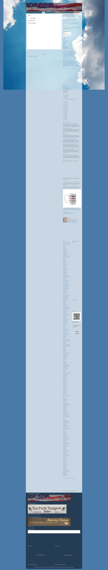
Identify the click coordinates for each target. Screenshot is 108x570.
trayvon (64, 456)
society (64, 440)
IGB (63, 363)
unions (64, 464)
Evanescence (65, 319)
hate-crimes (65, 352)
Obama (64, 46)
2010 (65, 111)
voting (64, 467)
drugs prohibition (66, 307)
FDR (64, 327)
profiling (64, 414)
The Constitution (66, 89)
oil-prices (64, 403)
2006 (65, 116)
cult (63, 293)
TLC (70, 218)
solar (64, 441)
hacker (64, 350)
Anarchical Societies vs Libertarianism (69, 139)
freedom (64, 335)
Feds (64, 331)
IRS (63, 371)
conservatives (65, 284)
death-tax (64, 297)
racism (64, 420)
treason (64, 457)
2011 (65, 110)
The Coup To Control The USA (70, 99)
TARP (64, 447)
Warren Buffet (65, 471)
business (64, 268)
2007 (65, 114)
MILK (64, 390)
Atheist (64, 254)
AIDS (64, 249)
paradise (64, 407)
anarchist (64, 252)
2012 (65, 108)
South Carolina (65, 443)
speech (64, 444)
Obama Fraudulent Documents (68, 61)
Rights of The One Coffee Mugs (69, 208)
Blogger (72, 567)
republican (65, 425)
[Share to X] (32, 18)
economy (64, 309)
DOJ (64, 303)
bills (63, 260)
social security (65, 437)
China (64, 273)
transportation (65, 455)
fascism (64, 324)
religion (64, 424)
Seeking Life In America (67, 128)
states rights (65, 445)
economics (65, 308)
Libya (64, 383)
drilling (64, 304)
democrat (64, 299)
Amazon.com (65, 21)
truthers (64, 460)
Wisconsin (65, 475)
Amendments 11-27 (65, 12)
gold (64, 343)
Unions (64, 44)
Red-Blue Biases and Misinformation (69, 144)
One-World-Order (66, 404)
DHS (64, 301)
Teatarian (64, 85)
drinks (64, 305)
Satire (64, 39)
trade (64, 453)
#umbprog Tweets (66, 212)
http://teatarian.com (76, 15)
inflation (64, 367)
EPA (63, 316)
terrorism (64, 452)
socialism (64, 439)
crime (64, 291)
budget (64, 264)
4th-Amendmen (66, 244)
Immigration (65, 48)
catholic (64, 269)
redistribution (65, 421)
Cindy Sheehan (65, 276)
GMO (64, 342)
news (64, 394)
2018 (65, 96)
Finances (39, 12)
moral (64, 391)
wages (64, 468)
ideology (64, 362)
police (64, 408)
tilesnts (78, 208)
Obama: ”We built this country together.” (70, 123)
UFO (64, 463)
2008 (65, 113)
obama (64, 399)
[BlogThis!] (31, 18)
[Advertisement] (44, 51)
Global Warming (66, 47)
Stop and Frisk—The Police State (69, 55)
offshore (64, 400)
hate (64, 351)
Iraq (63, 370)
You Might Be (77, 12)
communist (65, 281)
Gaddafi (64, 336)
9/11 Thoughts (65, 134)
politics (64, 411)
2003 (65, 119)
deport (64, 300)
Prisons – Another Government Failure (70, 154)
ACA (64, 246)
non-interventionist (66, 395)
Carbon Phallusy (66, 87)
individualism (65, 366)
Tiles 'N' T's (65, 25)
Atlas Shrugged (65, 256)
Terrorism (64, 42)
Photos (35, 12)
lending (64, 378)
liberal (64, 379)
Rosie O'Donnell (66, 428)
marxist (64, 387)
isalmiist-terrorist (66, 372)
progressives (65, 415)
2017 (65, 101)
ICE (63, 359)
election (64, 312)
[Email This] (30, 18)
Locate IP (47, 12)
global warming (65, 340)
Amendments (65, 92)
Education (65, 311)
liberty (64, 382)
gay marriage (65, 339)
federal (64, 328)
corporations (65, 288)
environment (65, 315)
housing (64, 356)
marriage (64, 386)
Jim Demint (65, 374)
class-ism (64, 277)
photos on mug (69, 209)
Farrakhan (65, 323)
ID (63, 360)
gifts (32, 564)
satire (64, 432)
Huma (64, 358)
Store (32, 12)
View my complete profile (72, 222)
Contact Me (71, 12)
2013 (65, 107)
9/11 (63, 245)
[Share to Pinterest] (35, 18)
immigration (65, 364)
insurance (64, 368)
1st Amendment (66, 242)
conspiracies (65, 285)
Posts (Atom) (35, 56)
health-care (65, 354)
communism (65, 280)
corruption (65, 289)
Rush (64, 429)
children (64, 272)
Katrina (64, 375)
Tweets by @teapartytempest (68, 213)
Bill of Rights (59, 12)
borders (64, 261)
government (65, 344)
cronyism (64, 292)
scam (64, 433)
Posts (65, 32)
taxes (64, 448)
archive (64, 253)
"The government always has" (68, 54)
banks (64, 257)
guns (64, 348)
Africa (64, 248)
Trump (64, 459)
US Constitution (52, 12)
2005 (65, 117)
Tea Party (64, 449)
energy (64, 313)
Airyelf (65, 567)
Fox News (65, 332)
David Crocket (65, 295)
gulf (63, 347)
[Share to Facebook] (33, 18)
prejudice (64, 412)
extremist (64, 320)
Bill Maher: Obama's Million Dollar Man (70, 62)
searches (64, 435)
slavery (64, 436)
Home (29, 12)
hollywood (65, 355)
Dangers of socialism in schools (68, 63)
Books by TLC (65, 179)
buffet (64, 265)
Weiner (64, 472)
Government (65, 40)
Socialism (64, 43)
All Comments (66, 34)
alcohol (64, 250)
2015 (65, 104)
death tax (64, 296)
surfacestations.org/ (66, 88)
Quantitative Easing (66, 416)
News (43, 12)
